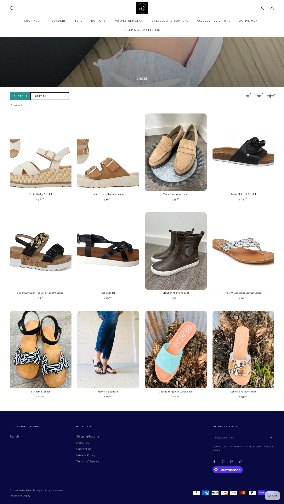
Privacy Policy (85, 455)
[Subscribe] (272, 437)
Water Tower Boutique (31, 490)
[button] (12, 8)
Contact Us (84, 449)
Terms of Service (87, 461)
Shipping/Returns (88, 436)
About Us (82, 442)
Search (14, 436)
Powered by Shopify (20, 496)
